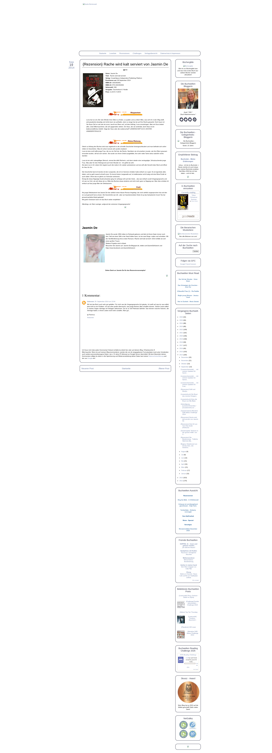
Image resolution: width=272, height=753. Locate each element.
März (183, 467)
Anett (187, 658)
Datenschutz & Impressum (170, 53)
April (183, 464)
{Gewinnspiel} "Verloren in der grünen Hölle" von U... (189, 432)
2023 (181, 326)
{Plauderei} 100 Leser (188, 627)
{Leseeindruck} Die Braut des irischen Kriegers (189, 395)
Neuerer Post (87, 368)
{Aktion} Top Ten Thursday (189, 612)
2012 (181, 481)
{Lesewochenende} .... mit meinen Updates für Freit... (189, 384)
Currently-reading (188, 192)
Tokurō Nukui (194, 201)
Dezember (185, 357)
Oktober (184, 364)
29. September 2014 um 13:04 (105, 301)
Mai (182, 461)
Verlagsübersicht (151, 53)
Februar (184, 470)
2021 (181, 333)
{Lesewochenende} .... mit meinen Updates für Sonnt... (189, 371)
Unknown (90, 301)
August (183, 451)
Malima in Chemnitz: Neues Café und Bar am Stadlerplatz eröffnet (189, 575)
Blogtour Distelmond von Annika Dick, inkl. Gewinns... (189, 445)
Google (90, 358)
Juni (182, 458)
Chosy (188, 572)
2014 (181, 355)
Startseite (102, 53)
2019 (181, 339)
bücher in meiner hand (189, 565)
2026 (181, 317)
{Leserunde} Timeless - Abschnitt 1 (192, 618)
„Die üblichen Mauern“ (188, 547)
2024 (181, 323)
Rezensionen (124, 53)
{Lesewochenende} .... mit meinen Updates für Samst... (189, 377)
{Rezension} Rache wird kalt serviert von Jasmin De (189, 419)
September (185, 367)
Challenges (137, 53)
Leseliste (112, 53)
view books (195, 669)
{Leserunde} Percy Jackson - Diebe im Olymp (188, 596)
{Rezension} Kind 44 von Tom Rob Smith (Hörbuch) (189, 425)
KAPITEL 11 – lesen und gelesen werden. (188, 544)
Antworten (90, 317)
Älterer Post (164, 368)
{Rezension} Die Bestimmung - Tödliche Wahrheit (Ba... (189, 439)
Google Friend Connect (188, 264)
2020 (181, 336)
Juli (182, 455)
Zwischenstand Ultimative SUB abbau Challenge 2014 (189, 412)
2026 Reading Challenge (188, 654)
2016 (181, 348)
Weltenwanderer (189, 558)
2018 (181, 342)
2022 (181, 329)
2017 (181, 345)
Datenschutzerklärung (156, 356)
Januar (183, 473)
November (185, 360)
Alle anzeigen (195, 580)
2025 (181, 320)
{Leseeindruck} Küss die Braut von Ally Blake (189, 400)
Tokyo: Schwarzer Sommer (193, 197)
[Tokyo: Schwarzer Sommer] (183, 209)
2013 (181, 477)
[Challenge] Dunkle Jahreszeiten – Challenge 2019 (192, 603)
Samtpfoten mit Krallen (188, 551)
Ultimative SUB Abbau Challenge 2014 (192, 633)
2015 (181, 351)
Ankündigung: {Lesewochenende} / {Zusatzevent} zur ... (188, 405)
